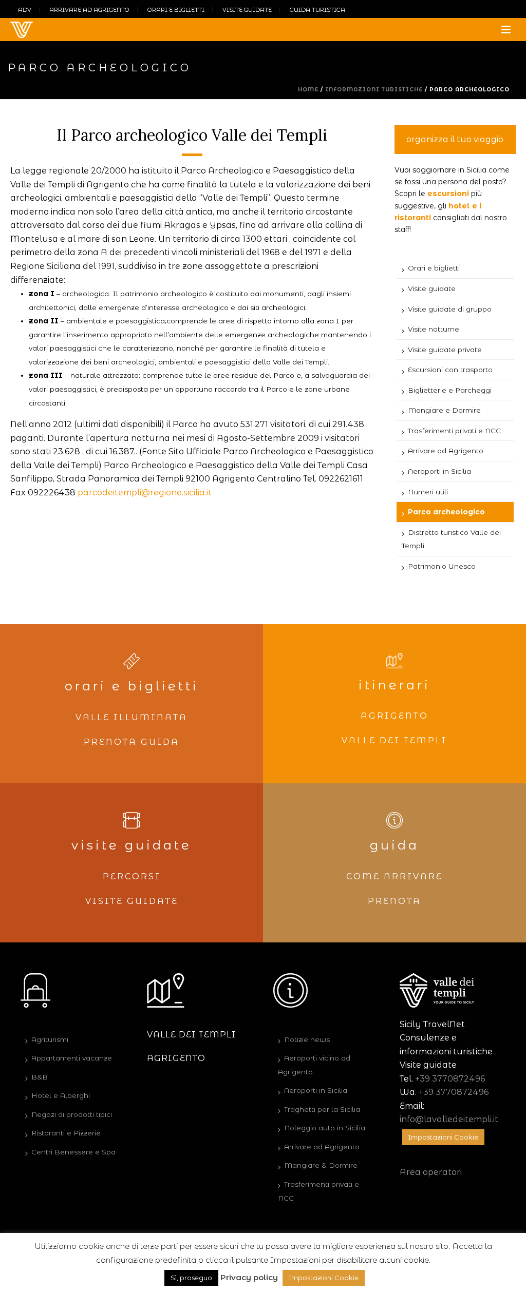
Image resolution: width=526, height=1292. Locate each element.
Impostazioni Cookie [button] (443, 1137)
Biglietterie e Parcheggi (450, 390)
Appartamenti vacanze (71, 1058)
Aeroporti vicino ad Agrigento (314, 1065)
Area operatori (431, 1172)
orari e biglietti (132, 686)
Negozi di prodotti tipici (71, 1114)
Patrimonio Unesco (442, 566)
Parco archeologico (446, 512)
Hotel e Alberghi (60, 1095)
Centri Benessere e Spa (73, 1152)
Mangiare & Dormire (321, 1165)
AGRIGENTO (394, 716)
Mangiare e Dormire (444, 410)
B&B (39, 1077)
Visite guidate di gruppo (450, 309)
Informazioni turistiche (374, 89)
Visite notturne (433, 329)
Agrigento (176, 1058)
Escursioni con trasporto (450, 369)
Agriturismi (49, 1039)
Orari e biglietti (434, 268)
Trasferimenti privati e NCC (454, 431)
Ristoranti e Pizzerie (66, 1133)
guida (394, 845)
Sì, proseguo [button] (191, 1278)
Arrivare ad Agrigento (445, 451)
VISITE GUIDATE (131, 901)
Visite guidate (432, 288)
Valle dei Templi (191, 1034)
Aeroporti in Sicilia (439, 471)
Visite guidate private (445, 349)
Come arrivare (394, 876)
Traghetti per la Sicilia (322, 1109)
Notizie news (307, 1039)
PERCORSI (132, 876)
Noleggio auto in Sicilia (324, 1128)
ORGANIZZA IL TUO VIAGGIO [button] (454, 139)
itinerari (394, 685)
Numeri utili (428, 492)
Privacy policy (249, 1277)
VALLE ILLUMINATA (131, 717)
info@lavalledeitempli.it (449, 1119)
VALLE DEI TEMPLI (394, 740)
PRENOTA (394, 901)
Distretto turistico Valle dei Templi (451, 539)
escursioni (448, 193)
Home (308, 89)
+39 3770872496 (450, 1079)
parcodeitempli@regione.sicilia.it (145, 492)
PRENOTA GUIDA (131, 742)
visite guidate (131, 845)
